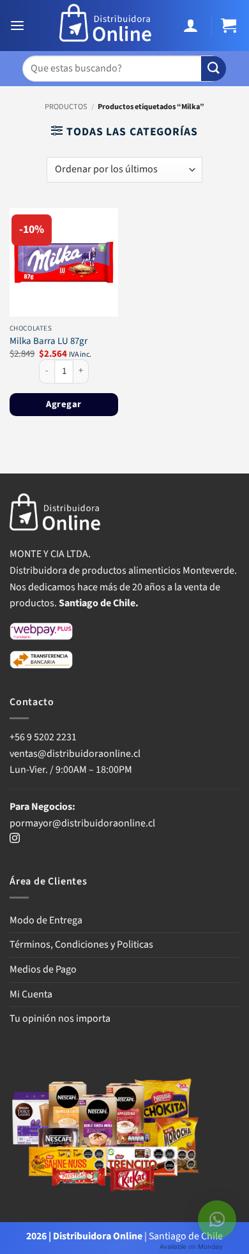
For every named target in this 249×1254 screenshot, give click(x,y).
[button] (19, 25)
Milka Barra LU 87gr (48, 341)
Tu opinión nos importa (60, 1018)
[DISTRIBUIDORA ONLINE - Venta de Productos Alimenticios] (106, 25)
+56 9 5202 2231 (43, 737)
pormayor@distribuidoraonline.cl (82, 823)
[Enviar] (213, 68)
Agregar (63, 404)
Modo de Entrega (46, 920)
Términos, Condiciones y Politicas (81, 944)
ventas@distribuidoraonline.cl (76, 754)
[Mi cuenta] (192, 25)
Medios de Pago (43, 969)
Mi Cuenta (31, 994)
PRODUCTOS (66, 106)
